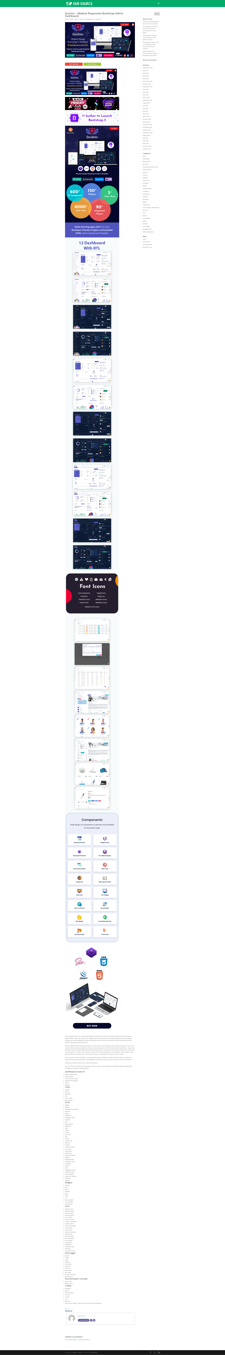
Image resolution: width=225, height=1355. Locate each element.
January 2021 (146, 122)
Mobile (145, 202)
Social (144, 215)
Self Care (145, 210)
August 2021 (146, 103)
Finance (145, 175)
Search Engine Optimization (151, 207)
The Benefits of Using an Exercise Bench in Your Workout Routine (150, 37)
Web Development (148, 232)
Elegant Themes (77, 1352)
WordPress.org (147, 247)
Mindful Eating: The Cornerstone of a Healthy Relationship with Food (150, 53)
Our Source (70, 19)
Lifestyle (145, 196)
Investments (146, 194)
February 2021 (147, 119)
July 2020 (145, 138)
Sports (145, 221)
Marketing (146, 199)
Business (145, 164)
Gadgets (145, 178)
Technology (146, 226)
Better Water (146, 161)
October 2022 (147, 84)
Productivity (146, 205)
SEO (144, 213)
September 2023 (147, 68)
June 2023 (146, 73)
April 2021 (146, 114)
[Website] (91, 1320)
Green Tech (146, 180)
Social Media (146, 218)
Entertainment (147, 169)
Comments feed (147, 244)
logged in (75, 1339)
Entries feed (146, 242)
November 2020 (147, 127)
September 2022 (147, 86)
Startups (145, 224)
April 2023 (146, 78)
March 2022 (146, 97)
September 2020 (147, 133)
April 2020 (146, 143)
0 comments (97, 19)
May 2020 (145, 141)
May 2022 (145, 92)
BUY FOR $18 (92, 64)
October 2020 (147, 130)
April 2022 (146, 95)
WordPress (94, 1352)
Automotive (146, 159)
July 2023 (145, 70)
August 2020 (146, 135)
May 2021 (145, 111)
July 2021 (145, 105)
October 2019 (147, 149)
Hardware (146, 183)
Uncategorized (88, 19)
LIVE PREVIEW (73, 64)
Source (67, 1308)
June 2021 (146, 108)
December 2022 (147, 81)
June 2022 (146, 89)
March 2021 (146, 116)
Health (145, 186)
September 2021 (147, 100)
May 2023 (145, 76)
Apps (144, 156)
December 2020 (147, 124)
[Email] (94, 1320)
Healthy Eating (147, 188)
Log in (144, 239)
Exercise (145, 172)
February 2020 (147, 146)
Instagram (146, 191)
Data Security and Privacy (150, 167)
